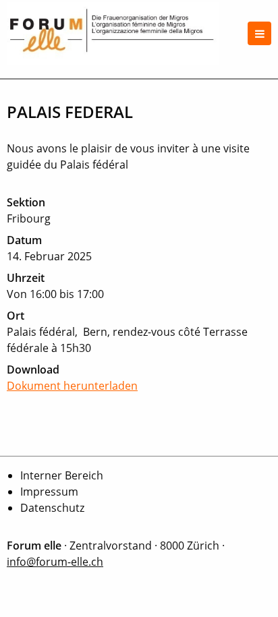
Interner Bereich (61, 475)
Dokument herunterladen (72, 385)
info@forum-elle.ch (55, 561)
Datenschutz (52, 507)
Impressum (49, 491)
